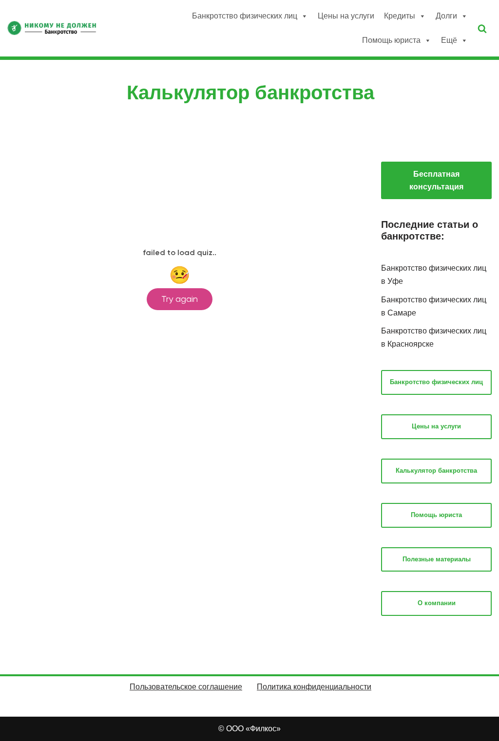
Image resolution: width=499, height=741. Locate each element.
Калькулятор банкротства (436, 470)
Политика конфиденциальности (314, 687)
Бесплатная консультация (436, 180)
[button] (482, 28)
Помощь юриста (391, 40)
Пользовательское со (168, 687)
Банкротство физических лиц (244, 16)
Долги (446, 16)
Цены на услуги (346, 16)
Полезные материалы (437, 559)
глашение (224, 687)
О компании (437, 603)
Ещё (449, 40)
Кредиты (399, 16)
